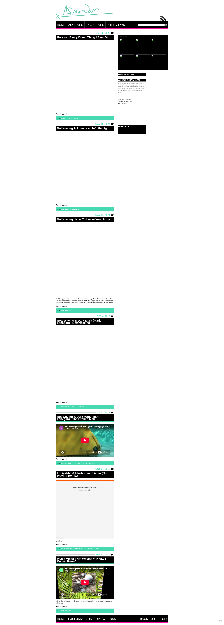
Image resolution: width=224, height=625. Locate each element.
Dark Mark (66, 463)
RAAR (97, 549)
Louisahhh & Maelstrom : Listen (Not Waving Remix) (82, 474)
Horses (64, 118)
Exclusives (95, 24)
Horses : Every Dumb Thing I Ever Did (83, 37)
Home (61, 24)
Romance (76, 209)
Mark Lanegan (67, 407)
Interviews (116, 24)
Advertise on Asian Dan (125, 101)
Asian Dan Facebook (124, 99)
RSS (163, 18)
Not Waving (74, 118)
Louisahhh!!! (66, 549)
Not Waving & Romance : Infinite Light (83, 128)
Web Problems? (123, 103)
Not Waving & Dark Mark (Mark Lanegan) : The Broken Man (78, 418)
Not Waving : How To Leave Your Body (83, 219)
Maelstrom (78, 549)
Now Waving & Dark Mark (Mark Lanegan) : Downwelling (79, 321)
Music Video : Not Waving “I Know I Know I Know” (81, 560)
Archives (75, 24)
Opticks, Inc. (220, 621)
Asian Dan (85, 12)
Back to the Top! (153, 618)
